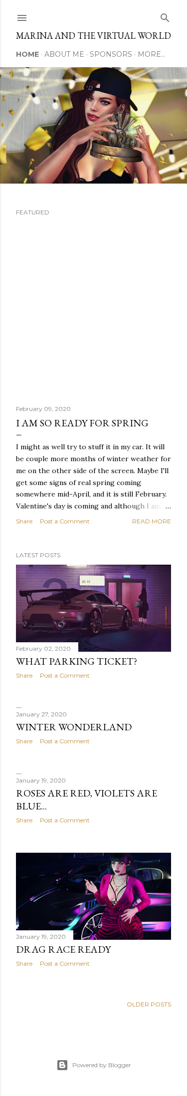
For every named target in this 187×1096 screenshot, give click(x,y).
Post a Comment (65, 521)
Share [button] (24, 521)
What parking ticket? (76, 661)
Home (27, 54)
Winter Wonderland (74, 726)
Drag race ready (63, 949)
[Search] (165, 15)
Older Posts (149, 1004)
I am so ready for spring (82, 422)
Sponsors (111, 54)
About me (64, 54)
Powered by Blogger (101, 1065)
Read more (151, 521)
